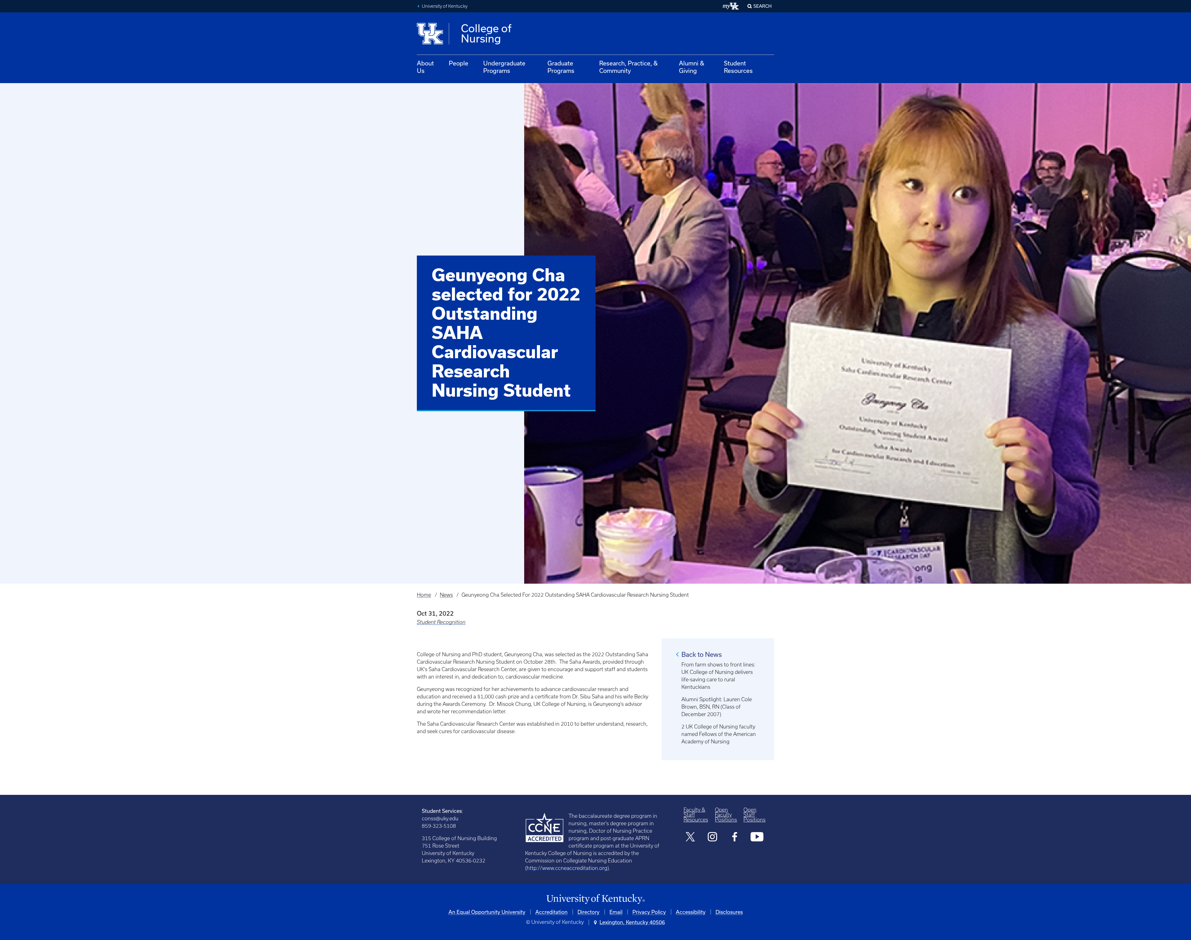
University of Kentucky (444, 6)
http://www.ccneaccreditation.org (567, 868)
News (446, 595)
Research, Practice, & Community (628, 67)
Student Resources (738, 67)
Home (424, 595)
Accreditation (551, 912)
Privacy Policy (649, 912)
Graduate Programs (560, 67)
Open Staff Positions (754, 814)
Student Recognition (441, 622)
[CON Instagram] (713, 837)
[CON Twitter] (691, 837)
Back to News (701, 654)
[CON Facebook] (735, 837)
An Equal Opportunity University (486, 912)
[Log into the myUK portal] (731, 6)
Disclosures (729, 912)
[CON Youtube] (757, 837)
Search (762, 6)
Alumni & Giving (691, 67)
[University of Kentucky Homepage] (595, 899)
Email (615, 912)
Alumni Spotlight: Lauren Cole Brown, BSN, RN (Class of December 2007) (716, 707)
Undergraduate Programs (504, 67)
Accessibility (691, 912)
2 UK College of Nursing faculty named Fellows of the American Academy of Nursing (718, 734)
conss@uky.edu (440, 818)
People (458, 63)
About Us (425, 67)
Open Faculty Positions (726, 814)
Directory (589, 912)
